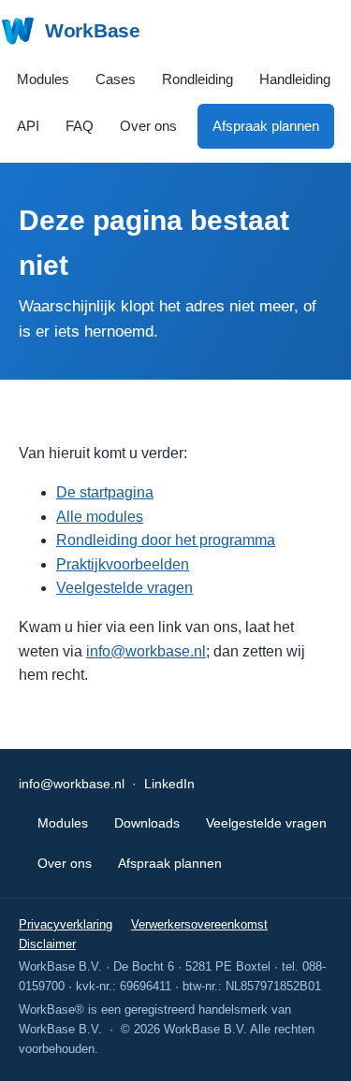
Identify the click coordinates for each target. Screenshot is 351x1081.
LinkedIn (169, 783)
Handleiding (294, 79)
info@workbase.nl (146, 651)
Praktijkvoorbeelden (122, 564)
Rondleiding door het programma (165, 540)
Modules (43, 79)
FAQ (80, 126)
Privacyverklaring (65, 924)
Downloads (147, 822)
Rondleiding (197, 79)
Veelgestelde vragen (124, 588)
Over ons (148, 126)
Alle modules (99, 517)
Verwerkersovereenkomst (199, 924)
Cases (115, 79)
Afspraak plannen (265, 126)
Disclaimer (47, 944)
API (28, 126)
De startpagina (105, 492)
